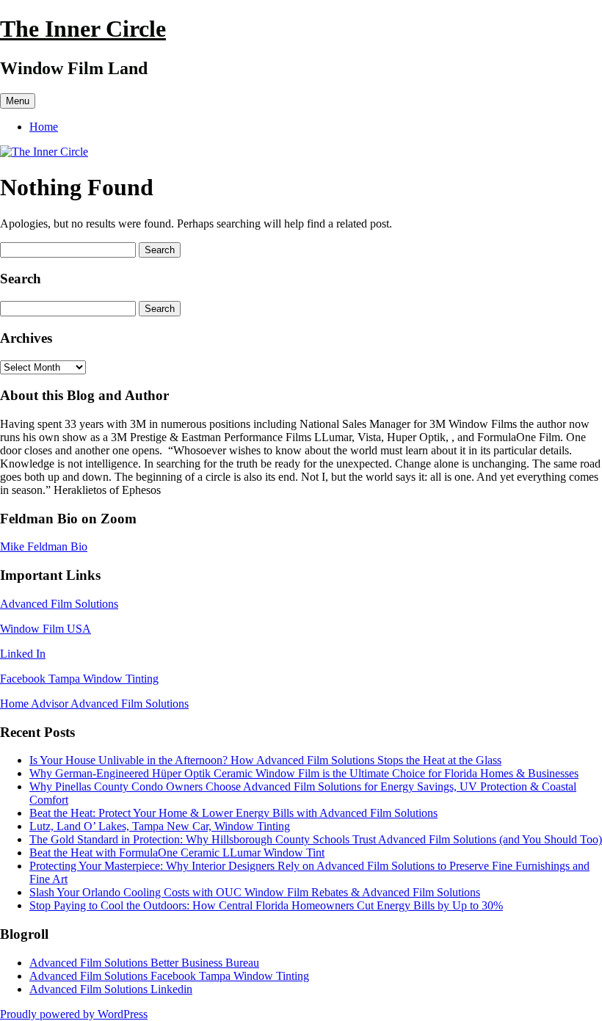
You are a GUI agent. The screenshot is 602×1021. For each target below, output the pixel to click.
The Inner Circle (83, 28)
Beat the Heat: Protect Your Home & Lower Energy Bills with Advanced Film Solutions (233, 813)
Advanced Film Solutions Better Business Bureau (144, 962)
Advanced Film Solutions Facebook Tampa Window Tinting (169, 976)
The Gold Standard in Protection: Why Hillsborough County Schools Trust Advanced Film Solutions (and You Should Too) (315, 839)
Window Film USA (45, 628)
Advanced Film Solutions (59, 603)
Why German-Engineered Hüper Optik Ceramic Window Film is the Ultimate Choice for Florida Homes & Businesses (304, 773)
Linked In (23, 653)
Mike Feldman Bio (43, 546)
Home (43, 126)
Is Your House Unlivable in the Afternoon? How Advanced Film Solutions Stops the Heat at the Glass (265, 760)
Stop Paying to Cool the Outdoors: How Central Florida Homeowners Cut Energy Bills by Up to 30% (266, 905)
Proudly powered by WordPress (74, 1014)
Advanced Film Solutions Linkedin (110, 989)
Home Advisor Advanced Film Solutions (94, 703)
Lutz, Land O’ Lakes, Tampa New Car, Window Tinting (159, 826)
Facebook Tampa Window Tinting (79, 678)
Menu (17, 100)
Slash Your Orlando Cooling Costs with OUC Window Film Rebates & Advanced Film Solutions (254, 892)
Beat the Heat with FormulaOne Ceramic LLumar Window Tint (176, 852)
